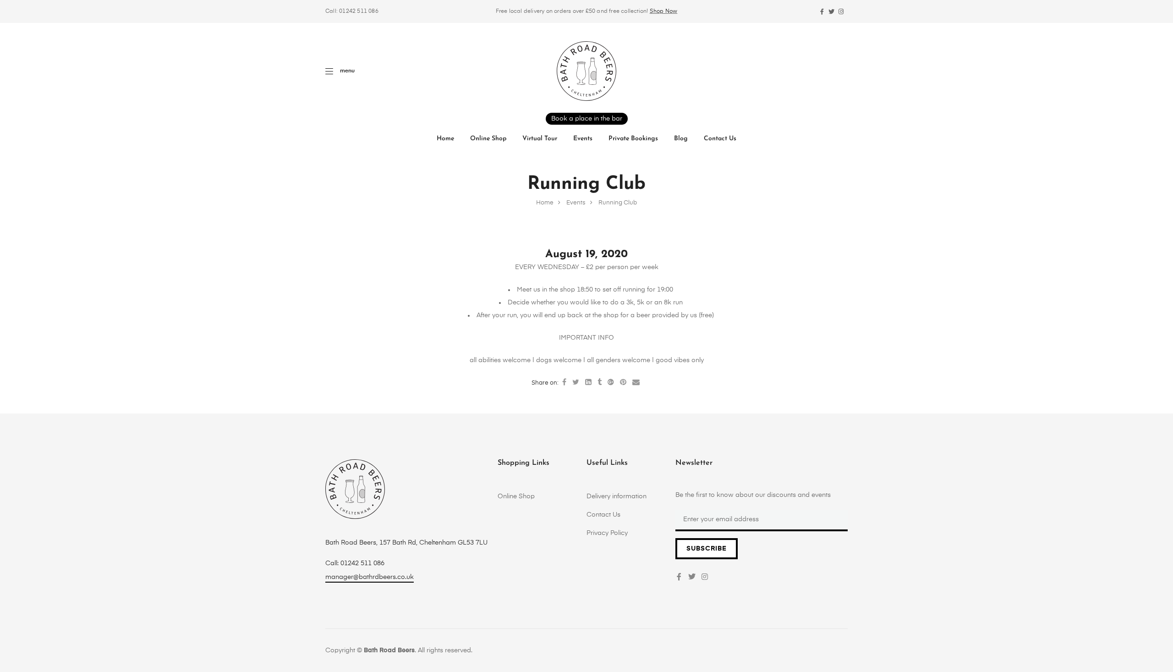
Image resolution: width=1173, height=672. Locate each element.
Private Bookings (633, 138)
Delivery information (616, 496)
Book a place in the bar (586, 119)
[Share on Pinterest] (623, 382)
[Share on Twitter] (575, 382)
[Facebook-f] (822, 12)
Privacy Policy (607, 533)
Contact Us (720, 138)
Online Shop (488, 138)
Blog (681, 138)
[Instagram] (841, 12)
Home (445, 138)
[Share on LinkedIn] (588, 382)
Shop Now (664, 11)
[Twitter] (831, 12)
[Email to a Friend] (636, 382)
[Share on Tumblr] (599, 382)
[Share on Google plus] (611, 382)
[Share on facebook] (564, 382)
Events (582, 138)
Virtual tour (539, 138)
